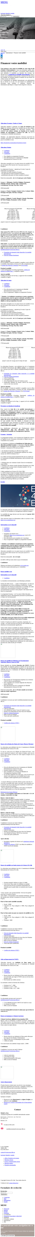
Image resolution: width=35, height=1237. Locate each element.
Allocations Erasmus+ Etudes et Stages (11, 123)
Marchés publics (9, 1163)
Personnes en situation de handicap (10, 406)
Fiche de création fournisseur (11, 255)
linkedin (8, 13)
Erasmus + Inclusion (6, 434)
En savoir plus (10, 1235)
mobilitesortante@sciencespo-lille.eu (10, 249)
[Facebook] (17, 54)
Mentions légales (9, 1160)
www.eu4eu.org (24, 565)
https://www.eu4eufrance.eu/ (8, 520)
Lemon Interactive (13, 1183)
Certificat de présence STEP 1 (11, 723)
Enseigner (6, 1213)
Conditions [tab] (7, 150)
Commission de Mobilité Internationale (19, 74)
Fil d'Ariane (24, 265)
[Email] (17, 58)
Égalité (5, 1201)
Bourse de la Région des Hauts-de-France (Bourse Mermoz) (17, 744)
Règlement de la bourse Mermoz (9, 792)
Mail (5, 1199)
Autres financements (6, 1082)
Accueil (3, 53)
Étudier (6, 1211)
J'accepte (3, 1235)
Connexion (7, 1197)
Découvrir (6, 1208)
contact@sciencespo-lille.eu (8, 1152)
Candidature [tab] (7, 153)
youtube (12, 13)
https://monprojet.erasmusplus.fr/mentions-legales (13, 142)
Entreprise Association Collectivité (13, 1216)
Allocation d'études (6, 147)
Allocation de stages (6, 280)
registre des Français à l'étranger (10, 265)
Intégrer (6, 1210)
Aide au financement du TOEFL (10, 959)
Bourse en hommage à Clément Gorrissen (12, 1016)
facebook (3, 13)
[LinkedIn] (17, 56)
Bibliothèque (7, 1200)
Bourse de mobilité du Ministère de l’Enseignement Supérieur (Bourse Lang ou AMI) (15, 661)
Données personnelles (10, 1165)
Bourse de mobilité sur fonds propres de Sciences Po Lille (16, 865)
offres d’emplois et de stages (12, 1158)
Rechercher (4, 1191)
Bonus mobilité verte (6, 571)
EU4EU (3, 482)
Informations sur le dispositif (8, 524)
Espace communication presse (12, 1161)
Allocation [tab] (6, 152)
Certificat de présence (9, 844)
